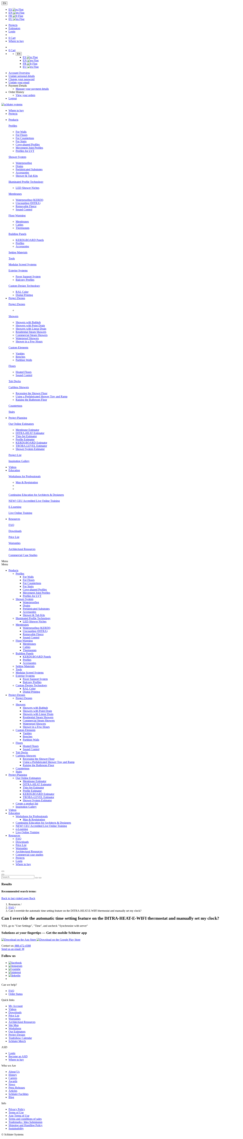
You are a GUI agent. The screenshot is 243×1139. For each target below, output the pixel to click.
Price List (14, 537)
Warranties (14, 543)
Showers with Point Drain (30, 325)
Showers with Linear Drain (31, 328)
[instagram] (15, 965)
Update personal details (22, 76)
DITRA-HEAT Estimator (30, 433)
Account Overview (19, 72)
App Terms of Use (19, 1115)
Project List (15, 455)
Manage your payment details (32, 88)
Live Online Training (20, 512)
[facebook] (15, 962)
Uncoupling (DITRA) (28, 203)
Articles (13, 1090)
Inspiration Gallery (19, 461)
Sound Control (24, 209)
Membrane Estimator (27, 429)
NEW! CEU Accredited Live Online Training (34, 500)
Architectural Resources (22, 549)
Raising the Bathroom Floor (31, 399)
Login (12, 31)
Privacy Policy (17, 1109)
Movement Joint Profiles (29, 147)
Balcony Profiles (25, 279)
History (13, 1074)
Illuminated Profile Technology (26, 181)
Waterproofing (24, 162)
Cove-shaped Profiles (28, 144)
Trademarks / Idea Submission (25, 1122)
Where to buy (16, 1059)
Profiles (13, 125)
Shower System (17, 156)
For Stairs (21, 141)
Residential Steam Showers (31, 331)
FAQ (11, 524)
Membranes (15, 193)
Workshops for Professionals (25, 476)
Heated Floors (23, 372)
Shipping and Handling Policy (26, 1125)
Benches (20, 356)
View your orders (25, 95)
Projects (13, 25)
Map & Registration (27, 482)
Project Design (17, 304)
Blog (11, 1097)
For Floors (21, 134)
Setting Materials (18, 252)
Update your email (19, 82)
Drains (19, 166)
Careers (13, 1078)
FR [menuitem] (11, 15)
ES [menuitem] (11, 9)
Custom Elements (18, 347)
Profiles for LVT (25, 150)
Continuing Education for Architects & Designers (36, 494)
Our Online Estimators (21, 423)
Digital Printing (24, 295)
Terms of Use (16, 1112)
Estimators (14, 28)
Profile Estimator (25, 439)
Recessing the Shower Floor (31, 393)
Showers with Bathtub (28, 322)
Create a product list (27, 803)
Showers (13, 316)
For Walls (21, 131)
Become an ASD (18, 1056)
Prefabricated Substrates (29, 169)
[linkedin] (14, 975)
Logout (13, 98)
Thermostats (22, 227)
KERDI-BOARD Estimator (31, 442)
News (12, 1084)
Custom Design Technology (24, 285)
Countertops (15, 405)
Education (14, 813)
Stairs (12, 411)
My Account (16, 1006)
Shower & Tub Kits (27, 175)
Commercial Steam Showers (31, 335)
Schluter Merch (17, 1041)
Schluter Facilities (18, 1094)
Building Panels (17, 233)
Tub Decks (15, 381)
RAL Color (22, 291)
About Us (14, 1071)
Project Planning (18, 774)
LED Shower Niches (27, 187)
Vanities (20, 353)
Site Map (14, 1025)
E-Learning (15, 506)
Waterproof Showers (27, 338)
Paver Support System (28, 276)
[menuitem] (13, 119)
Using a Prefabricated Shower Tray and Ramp (41, 396)
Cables (19, 224)
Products (13, 570)
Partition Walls (24, 359)
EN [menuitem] (11, 12)
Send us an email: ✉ (12, 949)
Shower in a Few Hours (29, 341)
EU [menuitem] (11, 19)
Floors (12, 365)
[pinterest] (15, 972)
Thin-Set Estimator (26, 436)
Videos (12, 467)
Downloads (15, 531)
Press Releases (17, 1087)
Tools (12, 258)
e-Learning (22, 829)
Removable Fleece (26, 206)
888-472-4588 (22, 945)
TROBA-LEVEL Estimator (31, 445)
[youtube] (14, 969)
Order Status (16, 993)
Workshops (15, 1028)
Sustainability (16, 1128)
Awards (13, 1081)
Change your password (22, 79)
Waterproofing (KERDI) (29, 199)
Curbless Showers (19, 387)
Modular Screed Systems (22, 264)
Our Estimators (17, 1031)
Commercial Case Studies (23, 555)
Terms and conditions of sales (25, 1118)
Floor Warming (17, 215)
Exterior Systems (18, 270)
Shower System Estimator (30, 449)
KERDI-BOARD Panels (30, 239)
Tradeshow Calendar (20, 1037)
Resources (14, 835)
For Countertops (25, 138)
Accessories (22, 172)
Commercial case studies (29, 854)
